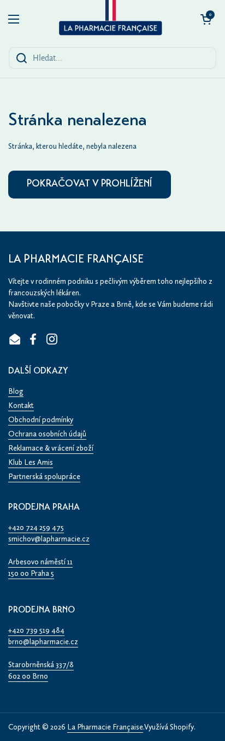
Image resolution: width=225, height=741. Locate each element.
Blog (15, 391)
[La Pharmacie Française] (110, 19)
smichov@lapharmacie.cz (49, 539)
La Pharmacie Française (105, 727)
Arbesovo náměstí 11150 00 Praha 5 (40, 567)
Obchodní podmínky (40, 419)
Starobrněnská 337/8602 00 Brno (41, 670)
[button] (206, 19)
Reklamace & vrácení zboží (50, 448)
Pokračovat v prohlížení (89, 184)
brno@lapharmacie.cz (43, 641)
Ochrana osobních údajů (47, 434)
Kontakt (21, 405)
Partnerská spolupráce (44, 476)
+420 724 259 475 (36, 527)
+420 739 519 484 (36, 630)
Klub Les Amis (30, 462)
